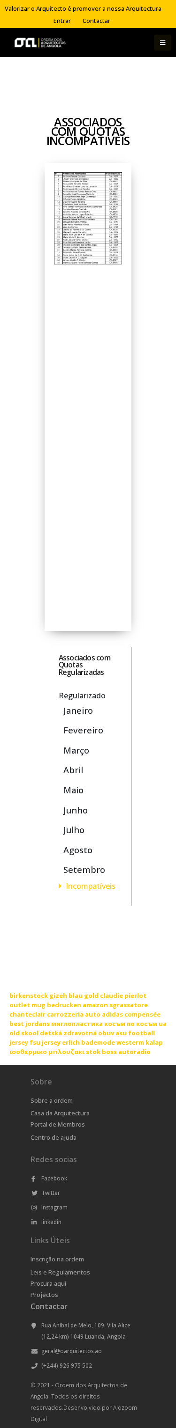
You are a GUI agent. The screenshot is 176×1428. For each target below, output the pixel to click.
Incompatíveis (90, 886)
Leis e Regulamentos (60, 1272)
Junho (75, 810)
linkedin (51, 1221)
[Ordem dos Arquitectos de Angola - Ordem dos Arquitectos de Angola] (40, 43)
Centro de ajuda (54, 1137)
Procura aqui (48, 1283)
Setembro (84, 869)
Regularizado (82, 695)
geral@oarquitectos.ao (71, 1351)
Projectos (44, 1294)
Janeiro (78, 710)
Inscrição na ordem (57, 1259)
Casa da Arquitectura (60, 1113)
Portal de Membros (58, 1124)
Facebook (54, 1178)
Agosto (77, 850)
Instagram (54, 1207)
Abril (73, 770)
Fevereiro (83, 730)
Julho (73, 829)
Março (76, 750)
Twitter (50, 1192)
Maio (73, 790)
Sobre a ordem (52, 1100)
